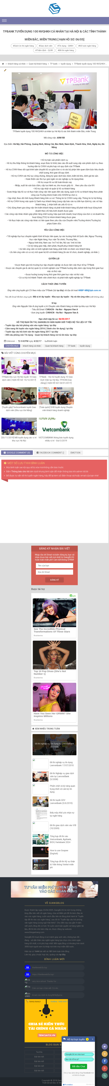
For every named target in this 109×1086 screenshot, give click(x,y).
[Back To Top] (104, 1039)
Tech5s (39, 1052)
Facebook (87, 1073)
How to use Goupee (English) (59, 852)
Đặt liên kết (39, 1057)
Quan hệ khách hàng (38, 64)
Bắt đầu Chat (78, 1066)
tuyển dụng (66, 64)
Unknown (11, 341)
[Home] (3, 64)
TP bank (54, 64)
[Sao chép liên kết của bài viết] (105, 1076)
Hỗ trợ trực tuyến (76, 1039)
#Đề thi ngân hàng (66, 50)
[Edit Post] (5, 70)
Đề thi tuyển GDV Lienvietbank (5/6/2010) (61, 801)
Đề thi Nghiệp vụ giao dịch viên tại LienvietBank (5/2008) (62, 776)
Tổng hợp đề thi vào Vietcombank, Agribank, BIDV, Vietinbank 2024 (60, 839)
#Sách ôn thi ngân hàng (23, 46)
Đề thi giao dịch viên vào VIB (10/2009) (63, 826)
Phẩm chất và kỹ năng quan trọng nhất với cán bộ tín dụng (62, 789)
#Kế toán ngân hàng (87, 46)
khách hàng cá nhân (17, 64)
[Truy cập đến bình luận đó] (28, 968)
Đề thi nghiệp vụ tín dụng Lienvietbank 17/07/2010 (62, 764)
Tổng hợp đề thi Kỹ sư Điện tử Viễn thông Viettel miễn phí (62, 864)
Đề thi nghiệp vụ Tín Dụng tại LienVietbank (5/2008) (54, 745)
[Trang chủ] (105, 1047)
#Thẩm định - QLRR (44, 50)
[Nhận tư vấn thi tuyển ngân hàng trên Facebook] (54, 889)
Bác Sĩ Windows (60, 1083)
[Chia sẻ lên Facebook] (105, 1061)
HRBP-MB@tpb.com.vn (89, 290)
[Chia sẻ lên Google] (105, 1068)
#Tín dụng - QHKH (65, 46)
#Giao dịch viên (45, 46)
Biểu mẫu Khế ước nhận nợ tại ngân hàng (62, 814)
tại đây (53, 325)
